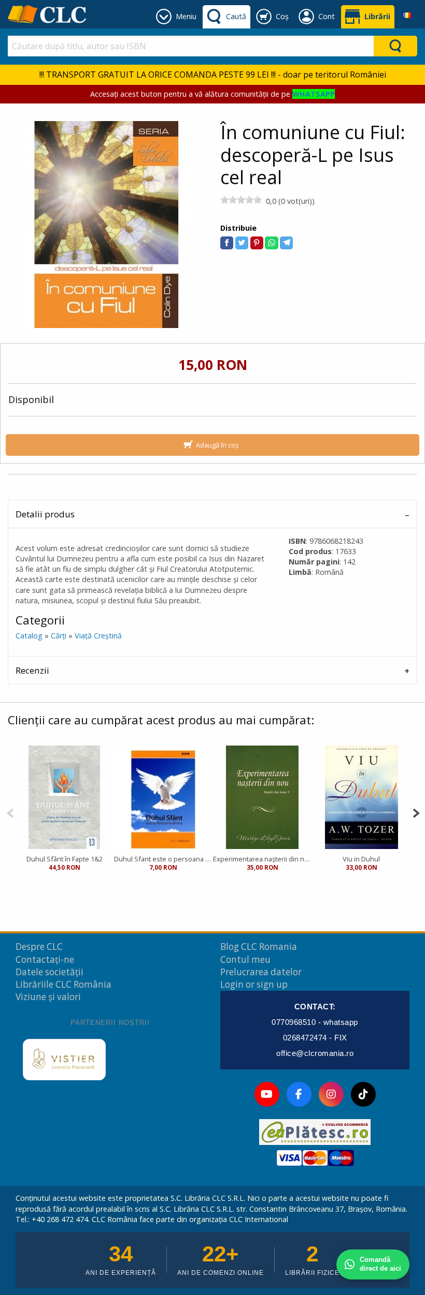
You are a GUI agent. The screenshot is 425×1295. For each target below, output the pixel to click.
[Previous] (10, 812)
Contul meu (245, 959)
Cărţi (58, 636)
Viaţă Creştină (98, 636)
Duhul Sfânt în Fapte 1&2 (64, 859)
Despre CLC (39, 946)
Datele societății (49, 972)
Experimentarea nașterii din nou (262, 859)
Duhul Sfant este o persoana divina (163, 859)
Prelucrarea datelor (261, 972)
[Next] (416, 812)
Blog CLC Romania (258, 946)
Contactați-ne (45, 959)
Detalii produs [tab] (45, 514)
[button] (226, 242)
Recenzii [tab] (32, 670)
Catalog (29, 636)
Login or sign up (254, 984)
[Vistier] (64, 1059)
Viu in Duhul (361, 859)
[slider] (241, 200)
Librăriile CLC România (63, 984)
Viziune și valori (48, 997)
